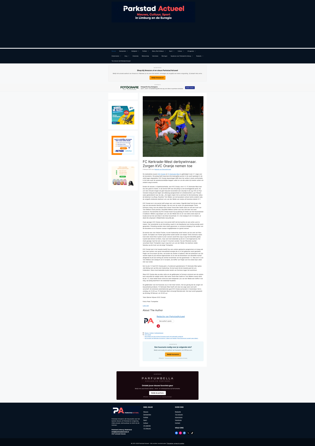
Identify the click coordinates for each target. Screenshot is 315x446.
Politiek (144, 51)
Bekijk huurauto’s (173, 354)
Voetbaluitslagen (158, 333)
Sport (170, 51)
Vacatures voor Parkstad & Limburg (181, 56)
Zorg (126, 56)
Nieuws (114, 51)
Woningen (164, 56)
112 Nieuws (147, 428)
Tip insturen (179, 414)
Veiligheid (134, 51)
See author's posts (165, 321)
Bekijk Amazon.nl (157, 78)
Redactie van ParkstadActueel (171, 316)
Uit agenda (190, 51)
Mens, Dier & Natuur (158, 51)
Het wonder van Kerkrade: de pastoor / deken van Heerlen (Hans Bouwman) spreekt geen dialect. (171, 338)
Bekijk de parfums (157, 393)
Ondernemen (115, 56)
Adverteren (178, 417)
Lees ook (146, 306)
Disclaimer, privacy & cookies (175, 443)
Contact (177, 423)
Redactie (198, 56)
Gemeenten (122, 51)
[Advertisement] (157, 36)
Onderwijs (135, 56)
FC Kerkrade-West (174, 174)
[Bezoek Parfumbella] (157, 379)
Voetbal (151, 333)
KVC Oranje (161, 174)
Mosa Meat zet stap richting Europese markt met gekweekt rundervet (164, 336)
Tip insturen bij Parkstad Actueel (121, 61)
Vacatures (178, 420)
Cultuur (180, 51)
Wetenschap (145, 56)
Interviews (155, 56)
